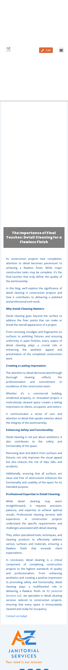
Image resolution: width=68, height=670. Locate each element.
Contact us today (16, 616)
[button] (61, 50)
